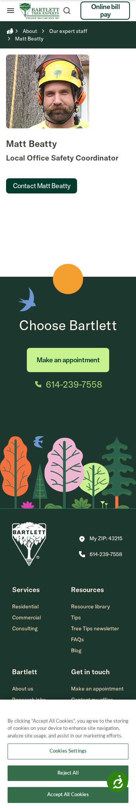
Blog (76, 650)
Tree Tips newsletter (95, 628)
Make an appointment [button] (97, 688)
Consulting (25, 628)
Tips (76, 617)
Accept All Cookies (67, 794)
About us (22, 688)
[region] (68, 754)
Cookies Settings (68, 751)
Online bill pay (105, 10)
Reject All (67, 773)
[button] (100, 539)
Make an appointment (68, 359)
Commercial (26, 617)
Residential (25, 606)
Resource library (90, 606)
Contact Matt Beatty (41, 185)
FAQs (77, 639)
